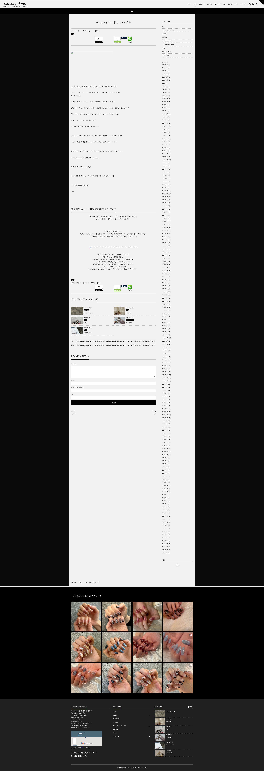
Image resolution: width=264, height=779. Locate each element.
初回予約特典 (165, 55)
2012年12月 (165, 338)
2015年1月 (165, 261)
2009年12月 (165, 448)
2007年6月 (165, 534)
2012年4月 (165, 362)
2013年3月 (165, 329)
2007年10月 (165, 522)
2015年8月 (165, 239)
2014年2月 (165, 295)
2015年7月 (165, 243)
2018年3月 (165, 144)
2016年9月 (165, 200)
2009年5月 (165, 470)
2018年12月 (165, 123)
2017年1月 (165, 187)
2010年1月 (165, 445)
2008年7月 (165, 497)
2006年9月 (165, 553)
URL (72, 394)
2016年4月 (165, 215)
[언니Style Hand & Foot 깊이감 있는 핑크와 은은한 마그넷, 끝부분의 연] (147, 616)
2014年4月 (165, 289)
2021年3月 (165, 92)
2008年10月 (165, 491)
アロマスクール (166, 51)
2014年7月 (165, 279)
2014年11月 (165, 267)
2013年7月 (165, 316)
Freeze (83, 748)
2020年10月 (165, 101)
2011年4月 (165, 399)
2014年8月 (165, 276)
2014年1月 (165, 298)
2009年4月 (165, 473)
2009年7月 (165, 464)
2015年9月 (165, 236)
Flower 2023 (169, 753)
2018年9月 (165, 129)
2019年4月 (165, 117)
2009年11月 (165, 451)
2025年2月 (165, 68)
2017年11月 (165, 157)
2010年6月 (165, 430)
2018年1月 (165, 151)
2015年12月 (165, 227)
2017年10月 (165, 160)
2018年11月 (165, 126)
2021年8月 (165, 89)
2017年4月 (165, 178)
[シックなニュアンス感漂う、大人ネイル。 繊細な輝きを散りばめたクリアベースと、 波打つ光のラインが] (86, 678)
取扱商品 (230, 4)
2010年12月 (165, 411)
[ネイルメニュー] (77, 313)
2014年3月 (165, 292)
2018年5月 (165, 138)
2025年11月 (165, 65)
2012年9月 (165, 347)
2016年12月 (165, 190)
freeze (91, 31)
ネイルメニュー (88, 313)
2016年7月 (165, 206)
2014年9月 (165, 273)
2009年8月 (165, 461)
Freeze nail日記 (130, 320)
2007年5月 (165, 537)
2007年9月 (165, 525)
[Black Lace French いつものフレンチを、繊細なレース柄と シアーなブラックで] (178, 678)
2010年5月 (165, 433)
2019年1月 (165, 120)
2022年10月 (165, 80)
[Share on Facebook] (249, 4)
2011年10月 (165, 381)
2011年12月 (165, 375)
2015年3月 (165, 255)
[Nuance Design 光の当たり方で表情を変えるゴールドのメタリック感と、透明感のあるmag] (86, 647)
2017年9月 (165, 163)
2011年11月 (165, 378)
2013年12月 (165, 301)
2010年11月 (165, 415)
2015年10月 (165, 233)
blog (73, 34)
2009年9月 (165, 458)
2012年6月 (165, 356)
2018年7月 (165, 132)
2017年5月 (165, 175)
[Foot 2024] (119, 324)
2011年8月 (165, 387)
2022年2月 (165, 86)
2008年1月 (165, 513)
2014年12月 (165, 264)
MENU (195, 4)
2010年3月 (165, 439)
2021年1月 (165, 95)
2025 (85, 323)
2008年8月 (165, 494)
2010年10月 (165, 418)
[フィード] (177, 565)
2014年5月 (165, 286)
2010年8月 (165, 424)
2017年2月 (165, 184)
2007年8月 (165, 528)
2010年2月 (165, 442)
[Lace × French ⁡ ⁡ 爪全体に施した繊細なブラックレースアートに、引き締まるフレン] (117, 616)
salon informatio (169, 44)
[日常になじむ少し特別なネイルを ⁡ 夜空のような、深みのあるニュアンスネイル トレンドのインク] (117, 647)
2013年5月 (165, 322)
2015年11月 (165, 230)
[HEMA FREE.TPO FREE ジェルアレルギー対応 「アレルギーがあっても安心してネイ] (86, 616)
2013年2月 (165, 332)
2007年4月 (165, 540)
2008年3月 (165, 507)
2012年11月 (165, 341)
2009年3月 (165, 476)
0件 (85, 31)
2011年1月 (165, 408)
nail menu (86, 310)
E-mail (72, 387)
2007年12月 (165, 516)
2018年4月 (165, 141)
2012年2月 (165, 368)
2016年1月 (165, 224)
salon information (166, 41)
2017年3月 (165, 181)
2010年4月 (165, 436)
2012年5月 (165, 359)
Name (72, 380)
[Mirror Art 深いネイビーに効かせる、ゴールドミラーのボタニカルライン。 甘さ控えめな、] (117, 678)
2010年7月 (165, 427)
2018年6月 (165, 135)
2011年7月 (165, 390)
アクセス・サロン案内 (219, 4)
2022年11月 (165, 77)
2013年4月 (165, 325)
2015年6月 (165, 246)
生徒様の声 (202, 4)
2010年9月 (165, 421)
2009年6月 (165, 467)
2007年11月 (165, 519)
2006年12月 (165, 544)
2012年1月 (165, 372)
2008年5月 (165, 504)
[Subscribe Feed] (253, 4)
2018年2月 (165, 147)
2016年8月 (165, 203)
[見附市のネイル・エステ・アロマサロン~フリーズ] (15, 4)
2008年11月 (165, 488)
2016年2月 (165, 221)
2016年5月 (165, 212)
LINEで (93, 753)
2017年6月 (165, 172)
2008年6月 (165, 500)
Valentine (128, 313)
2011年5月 (165, 396)
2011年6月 (165, 393)
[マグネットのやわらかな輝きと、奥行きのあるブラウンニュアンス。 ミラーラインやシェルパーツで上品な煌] (147, 678)
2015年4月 (165, 252)
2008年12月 (165, 485)
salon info (164, 37)
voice (163, 48)
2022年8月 (165, 83)
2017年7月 (165, 169)
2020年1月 (165, 111)
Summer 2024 (87, 332)
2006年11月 (165, 547)
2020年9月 (165, 104)
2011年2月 (165, 405)
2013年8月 (165, 313)
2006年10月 (165, 550)
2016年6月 (165, 209)
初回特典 (209, 4)
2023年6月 (165, 74)
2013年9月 (165, 310)
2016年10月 (165, 197)
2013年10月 (165, 307)
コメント (87, 283)
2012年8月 (165, 350)
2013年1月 (165, 335)
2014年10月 (165, 270)
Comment (73, 364)
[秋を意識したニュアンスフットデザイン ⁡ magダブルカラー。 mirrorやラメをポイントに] (178, 616)
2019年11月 (165, 114)
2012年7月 (165, 353)
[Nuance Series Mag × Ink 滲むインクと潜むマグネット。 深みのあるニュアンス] (147, 647)
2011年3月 (165, 402)
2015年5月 (165, 249)
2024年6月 (165, 71)
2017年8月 (165, 166)
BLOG (236, 4)
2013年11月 (165, 304)
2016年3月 (165, 218)
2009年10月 (165, 454)
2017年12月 (165, 153)
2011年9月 (165, 384)
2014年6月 (165, 283)
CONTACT (243, 4)
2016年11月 (165, 193)
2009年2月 (165, 479)
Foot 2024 (129, 323)
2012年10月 (165, 344)
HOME (189, 4)
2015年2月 (165, 258)
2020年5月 (165, 107)
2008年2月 (165, 510)
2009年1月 (165, 482)
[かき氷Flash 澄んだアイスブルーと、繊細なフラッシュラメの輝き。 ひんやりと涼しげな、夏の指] (178, 647)
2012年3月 (165, 365)
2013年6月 (165, 319)
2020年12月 (165, 98)
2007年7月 (165, 531)
